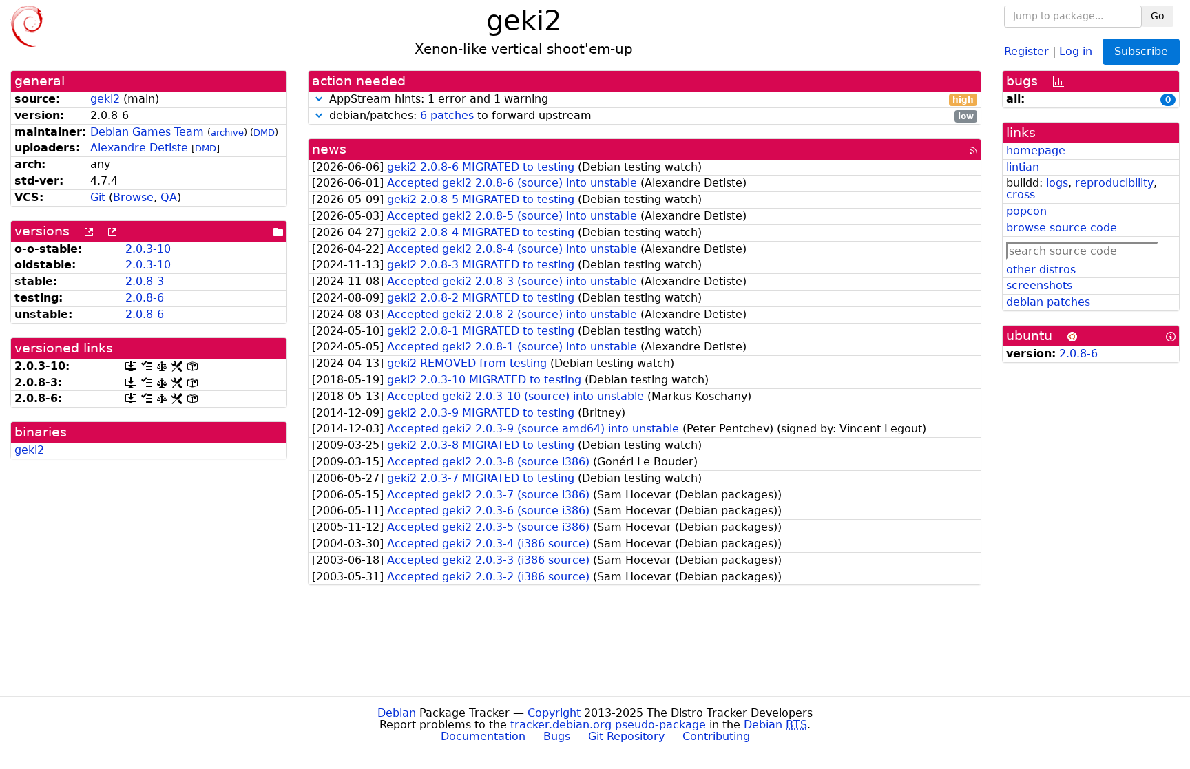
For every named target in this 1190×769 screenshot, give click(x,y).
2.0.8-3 (144, 281)
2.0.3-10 (148, 248)
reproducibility (1114, 182)
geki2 (105, 98)
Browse (133, 197)
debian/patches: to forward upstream (650, 116)
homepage (1035, 150)
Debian (396, 712)
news (329, 149)
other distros (1041, 269)
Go (1158, 15)
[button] (318, 98)
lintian (1022, 166)
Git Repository (626, 736)
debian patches (1048, 301)
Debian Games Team (147, 131)
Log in (1075, 50)
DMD (264, 132)
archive (227, 132)
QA (168, 197)
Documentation (483, 736)
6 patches (447, 115)
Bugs (556, 736)
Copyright (554, 712)
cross (1020, 194)
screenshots (1039, 285)
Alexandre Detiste (139, 147)
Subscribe (1141, 51)
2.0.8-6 (144, 297)
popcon (1026, 211)
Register (1026, 50)
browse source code (1061, 227)
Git (97, 197)
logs (1057, 182)
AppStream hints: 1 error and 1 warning (650, 99)
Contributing (716, 736)
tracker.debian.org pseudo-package (608, 724)
